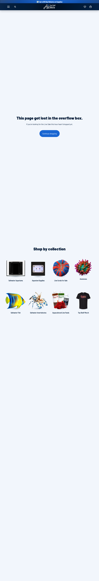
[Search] (15, 6)
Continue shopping (49, 133)
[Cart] (90, 6)
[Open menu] (8, 6)
